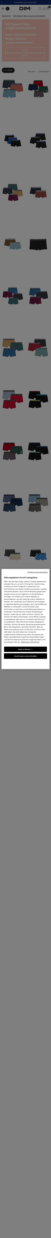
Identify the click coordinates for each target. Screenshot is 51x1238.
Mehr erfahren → (25, 649)
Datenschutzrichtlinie (30, 642)
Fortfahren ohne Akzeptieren (37, 572)
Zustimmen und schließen (25, 656)
